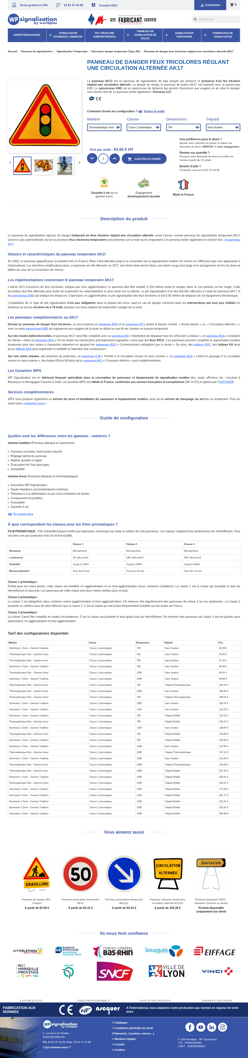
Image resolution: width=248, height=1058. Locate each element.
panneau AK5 (108, 324)
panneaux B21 (106, 344)
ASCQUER (226, 382)
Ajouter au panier (144, 159)
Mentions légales (125, 1038)
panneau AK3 (93, 360)
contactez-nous (34, 403)
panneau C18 (91, 356)
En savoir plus (20, 514)
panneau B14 (215, 335)
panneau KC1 (135, 324)
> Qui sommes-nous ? (57, 1047)
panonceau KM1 (23, 295)
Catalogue (121, 1022)
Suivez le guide (151, 111)
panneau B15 (183, 356)
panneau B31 (44, 340)
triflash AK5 (24, 348)
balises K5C (202, 344)
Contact (120, 1044)
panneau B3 (120, 335)
